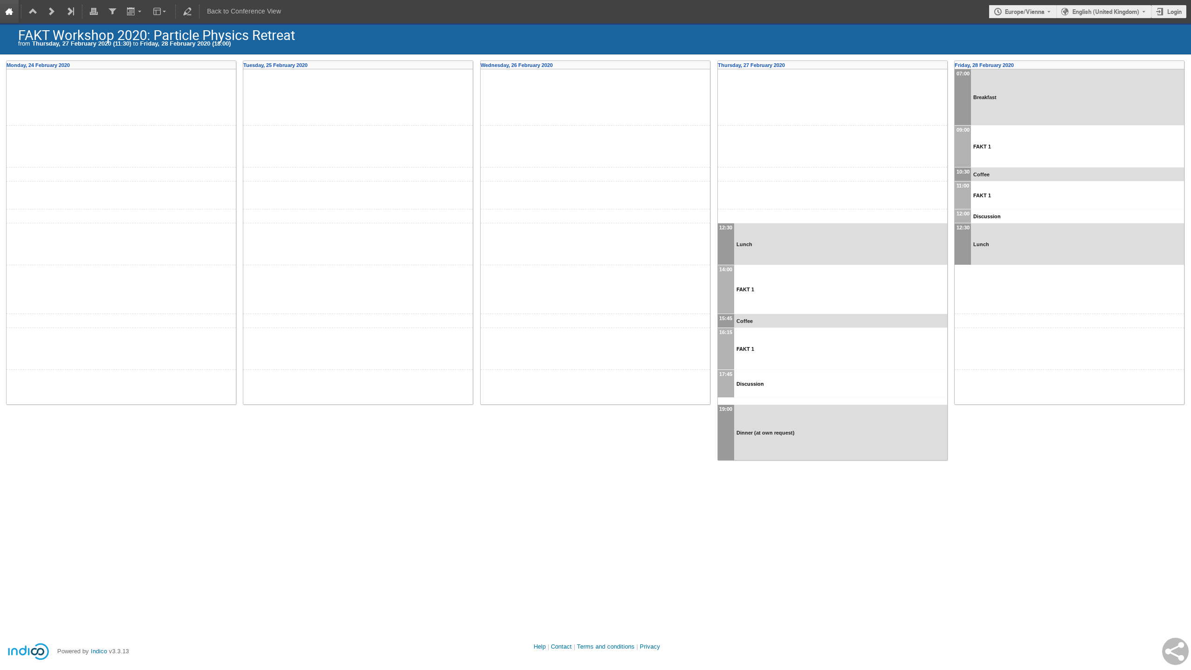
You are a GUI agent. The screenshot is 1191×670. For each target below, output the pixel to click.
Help (540, 646)
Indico (99, 651)
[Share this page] (1175, 651)
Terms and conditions (606, 646)
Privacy (650, 646)
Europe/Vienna (1024, 11)
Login (1174, 11)
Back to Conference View (244, 11)
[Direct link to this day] (233, 65)
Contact (561, 646)
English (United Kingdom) (1105, 11)
